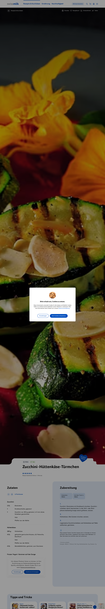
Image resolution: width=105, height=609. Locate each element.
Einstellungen (43, 315)
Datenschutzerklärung (64, 308)
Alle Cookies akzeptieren (59, 315)
